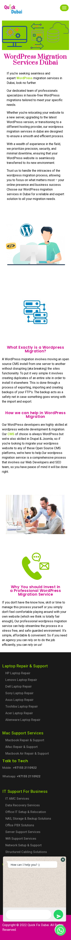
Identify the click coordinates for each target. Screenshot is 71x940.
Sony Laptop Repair (19, 693)
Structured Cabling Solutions (26, 852)
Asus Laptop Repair (19, 700)
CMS (10, 434)
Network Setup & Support (23, 845)
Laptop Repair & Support (25, 666)
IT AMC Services (17, 798)
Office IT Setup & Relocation (25, 812)
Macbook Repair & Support (24, 740)
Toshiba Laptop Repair (21, 706)
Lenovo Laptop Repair (21, 680)
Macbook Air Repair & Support (27, 753)
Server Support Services (22, 832)
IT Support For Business (25, 791)
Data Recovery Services (22, 805)
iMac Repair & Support (21, 747)
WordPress (24, 78)
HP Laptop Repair (17, 673)
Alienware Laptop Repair (22, 720)
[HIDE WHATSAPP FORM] (60, 930)
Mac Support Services (22, 733)
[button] (63, 859)
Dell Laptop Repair (18, 686)
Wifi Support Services (20, 838)
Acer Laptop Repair (19, 713)
